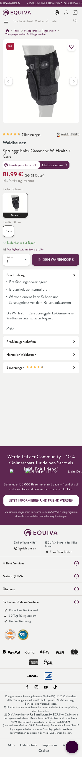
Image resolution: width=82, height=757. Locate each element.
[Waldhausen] (67, 136)
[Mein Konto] (66, 12)
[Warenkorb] (75, 12)
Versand (29, 180)
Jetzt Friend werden (52, 165)
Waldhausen (14, 142)
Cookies (43, 750)
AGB (11, 745)
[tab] (41, 302)
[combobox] (42, 21)
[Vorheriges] (9, 81)
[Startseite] (7, 30)
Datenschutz (28, 745)
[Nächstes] (73, 81)
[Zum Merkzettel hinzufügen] (71, 47)
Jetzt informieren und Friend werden (41, 500)
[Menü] (7, 21)
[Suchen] (75, 21)
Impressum (49, 745)
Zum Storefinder (61, 552)
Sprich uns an (27, 548)
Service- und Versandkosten (40, 703)
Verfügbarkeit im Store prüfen (25, 249)
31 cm (8, 231)
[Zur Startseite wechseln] (17, 13)
